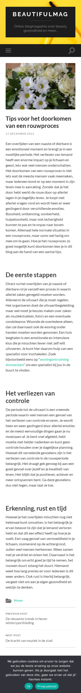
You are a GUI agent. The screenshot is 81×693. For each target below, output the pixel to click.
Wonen (18, 600)
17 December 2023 (20, 133)
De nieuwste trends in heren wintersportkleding (26, 618)
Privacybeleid (46, 686)
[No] (75, 674)
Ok (29, 686)
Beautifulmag (40, 14)
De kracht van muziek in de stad (29, 638)
